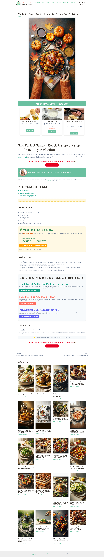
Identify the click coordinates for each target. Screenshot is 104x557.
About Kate (36, 4)
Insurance (59, 2)
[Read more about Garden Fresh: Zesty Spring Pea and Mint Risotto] (26, 451)
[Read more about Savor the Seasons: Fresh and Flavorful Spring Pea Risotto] (26, 523)
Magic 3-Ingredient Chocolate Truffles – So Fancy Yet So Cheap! (76, 528)
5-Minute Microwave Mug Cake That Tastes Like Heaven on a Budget (43, 456)
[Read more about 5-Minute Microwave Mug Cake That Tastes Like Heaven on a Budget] (43, 445)
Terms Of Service (37, 553)
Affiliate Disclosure (28, 553)
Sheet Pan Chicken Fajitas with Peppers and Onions (77, 467)
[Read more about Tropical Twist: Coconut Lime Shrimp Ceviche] (26, 378)
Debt (43, 2)
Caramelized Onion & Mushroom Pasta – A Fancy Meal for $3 (25, 431)
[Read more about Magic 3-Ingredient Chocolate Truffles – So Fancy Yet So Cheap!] (78, 517)
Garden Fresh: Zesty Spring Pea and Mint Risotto (26, 467)
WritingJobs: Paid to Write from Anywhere (39, 309)
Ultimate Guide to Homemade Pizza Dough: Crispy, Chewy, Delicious (77, 431)
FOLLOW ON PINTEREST (52, 165)
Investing (53, 2)
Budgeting (65, 2)
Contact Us (43, 4)
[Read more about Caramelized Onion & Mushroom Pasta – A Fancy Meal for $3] (26, 415)
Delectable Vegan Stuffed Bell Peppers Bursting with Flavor (60, 540)
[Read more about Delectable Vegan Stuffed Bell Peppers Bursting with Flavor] (60, 523)
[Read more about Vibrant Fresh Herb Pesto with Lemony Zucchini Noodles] (78, 486)
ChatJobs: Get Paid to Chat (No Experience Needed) (44, 283)
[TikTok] (83, 4)
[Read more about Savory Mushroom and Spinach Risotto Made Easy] (60, 409)
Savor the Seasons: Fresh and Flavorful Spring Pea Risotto (25, 540)
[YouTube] (80, 4)
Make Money (37, 2)
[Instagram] (84, 2)
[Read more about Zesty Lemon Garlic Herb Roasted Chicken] (43, 378)
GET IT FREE (30, 130)
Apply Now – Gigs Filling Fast (27, 303)
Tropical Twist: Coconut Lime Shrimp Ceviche (25, 394)
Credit (47, 2)
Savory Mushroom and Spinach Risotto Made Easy (60, 419)
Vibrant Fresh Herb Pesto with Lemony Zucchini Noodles (77, 503)
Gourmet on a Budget (22, 396)
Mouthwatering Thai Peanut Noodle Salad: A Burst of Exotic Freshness (60, 503)
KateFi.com (26, 2)
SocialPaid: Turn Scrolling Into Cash (37, 296)
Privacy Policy (45, 553)
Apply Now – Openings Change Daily (29, 316)
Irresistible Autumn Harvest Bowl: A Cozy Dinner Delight (43, 430)
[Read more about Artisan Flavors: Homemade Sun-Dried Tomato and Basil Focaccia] (26, 481)
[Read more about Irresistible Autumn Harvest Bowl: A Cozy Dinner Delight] (43, 415)
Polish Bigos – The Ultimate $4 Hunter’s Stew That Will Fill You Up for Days (60, 456)
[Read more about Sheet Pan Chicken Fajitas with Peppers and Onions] (78, 451)
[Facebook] (82, 2)
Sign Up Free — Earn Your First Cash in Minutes (33, 245)
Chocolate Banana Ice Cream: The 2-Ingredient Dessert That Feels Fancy (77, 383)
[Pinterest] (79, 2)
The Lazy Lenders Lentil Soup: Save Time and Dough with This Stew (60, 395)
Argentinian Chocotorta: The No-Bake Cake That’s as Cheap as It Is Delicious (43, 492)
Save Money (72, 2)
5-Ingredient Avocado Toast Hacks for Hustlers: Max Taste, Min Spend (43, 528)
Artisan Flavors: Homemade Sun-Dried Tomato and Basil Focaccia (26, 492)
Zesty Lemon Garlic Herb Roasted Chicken (42, 394)
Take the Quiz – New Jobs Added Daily (30, 290)
